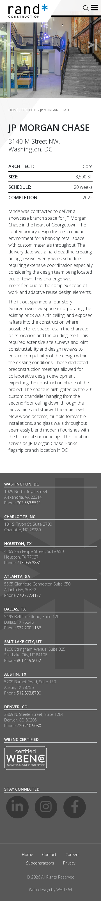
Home (13, 110)
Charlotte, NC (19, 516)
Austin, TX (15, 674)
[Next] (92, 44)
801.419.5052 (29, 660)
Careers (72, 854)
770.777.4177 (29, 595)
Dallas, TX (15, 609)
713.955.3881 (29, 562)
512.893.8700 (29, 693)
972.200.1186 (29, 627)
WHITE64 (64, 889)
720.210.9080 (29, 725)
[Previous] (9, 44)
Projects (29, 110)
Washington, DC (21, 484)
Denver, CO (15, 706)
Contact (49, 854)
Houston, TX (18, 543)
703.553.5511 (29, 502)
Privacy (69, 863)
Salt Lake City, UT (23, 641)
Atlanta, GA (17, 576)
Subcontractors (40, 863)
